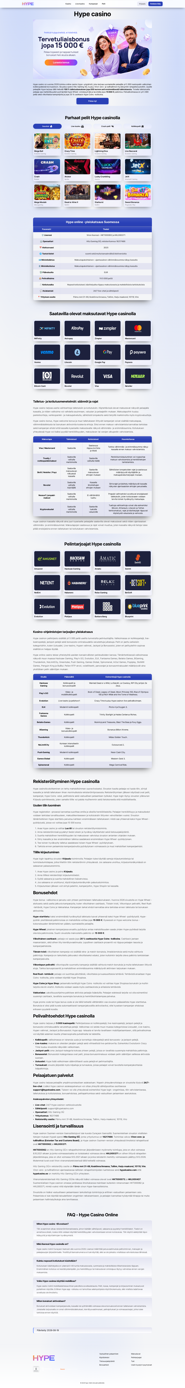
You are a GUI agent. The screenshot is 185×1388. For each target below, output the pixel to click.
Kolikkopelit (136, 126)
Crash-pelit (105, 126)
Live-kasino (75, 126)
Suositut (45, 126)
